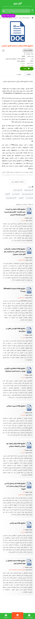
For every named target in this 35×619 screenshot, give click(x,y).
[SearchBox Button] (3, 11)
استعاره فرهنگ (28, 190)
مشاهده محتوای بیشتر (17, 182)
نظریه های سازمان (10, 198)
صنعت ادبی (15, 194)
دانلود (25, 68)
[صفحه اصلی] (33, 17)
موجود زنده (29, 198)
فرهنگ (7, 194)
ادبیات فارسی (21, 260)
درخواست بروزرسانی (11, 59)
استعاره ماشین (17, 190)
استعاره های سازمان (27, 194)
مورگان (20, 198)
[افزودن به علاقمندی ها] (3, 51)
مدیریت (23, 63)
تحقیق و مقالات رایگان (8, 16)
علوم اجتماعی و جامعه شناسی (17, 570)
